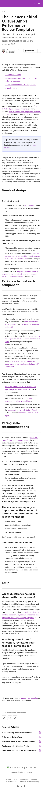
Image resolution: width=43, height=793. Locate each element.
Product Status (11, 779)
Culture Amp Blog (11, 782)
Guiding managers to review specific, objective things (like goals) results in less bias (22, 256)
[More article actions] (39, 51)
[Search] (35, 3)
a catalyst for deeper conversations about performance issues (22, 339)
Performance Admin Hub (22, 12)
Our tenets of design (13, 74)
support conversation (29, 698)
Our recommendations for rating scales (20, 84)
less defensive (29, 205)
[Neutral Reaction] (9, 717)
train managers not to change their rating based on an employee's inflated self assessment (22, 364)
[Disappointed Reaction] (4, 717)
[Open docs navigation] (39, 3)
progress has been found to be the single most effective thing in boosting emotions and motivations (20, 274)
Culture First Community (29, 782)
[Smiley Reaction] (15, 717)
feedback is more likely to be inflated (22, 410)
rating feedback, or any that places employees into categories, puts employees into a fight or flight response (21, 615)
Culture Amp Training (28, 779)
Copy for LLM (31, 51)
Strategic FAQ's (11, 88)
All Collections (6, 12)
